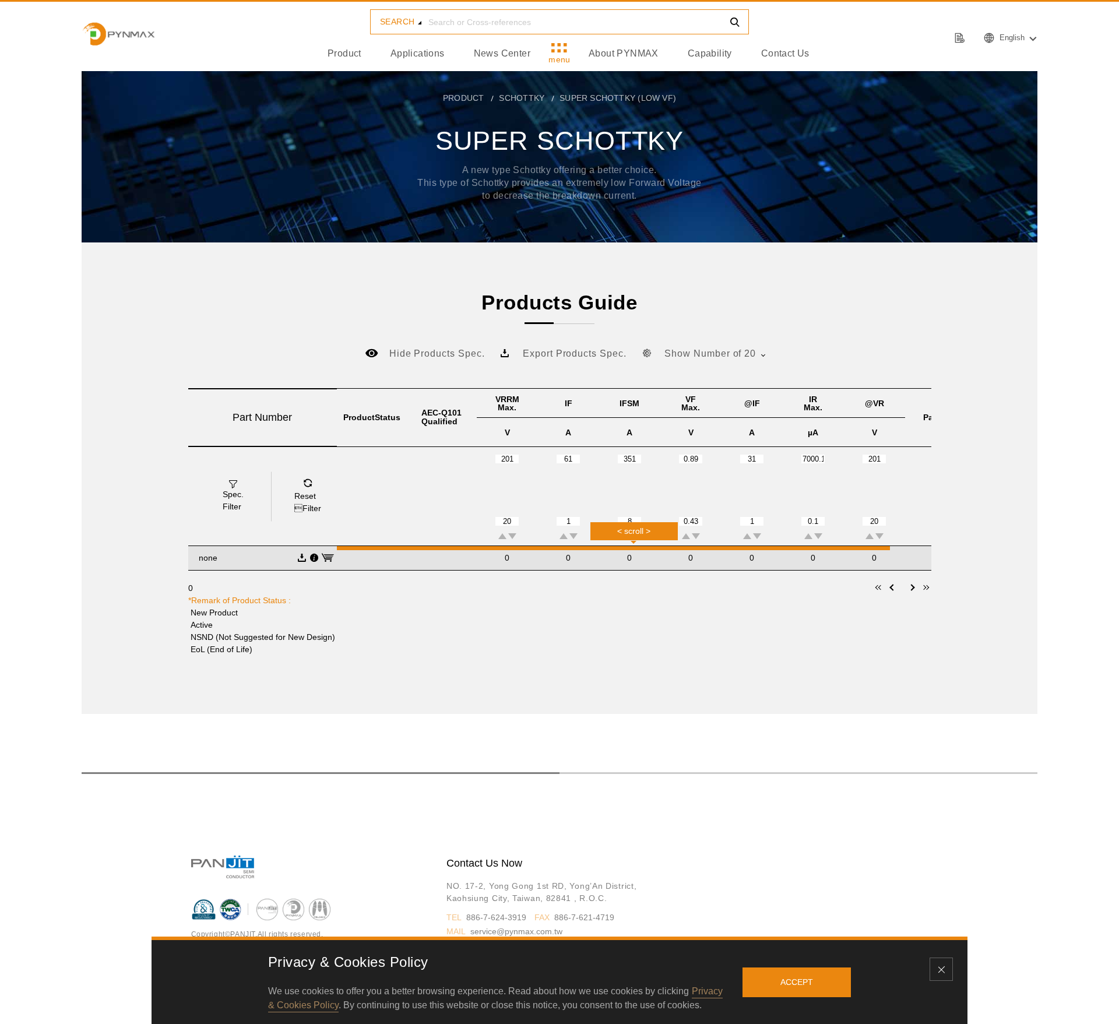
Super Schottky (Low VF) (618, 98)
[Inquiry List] (961, 36)
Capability (710, 53)
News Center (502, 53)
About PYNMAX (624, 53)
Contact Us (785, 53)
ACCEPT (796, 982)
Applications (417, 53)
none (208, 557)
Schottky (521, 98)
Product (344, 53)
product (463, 98)
